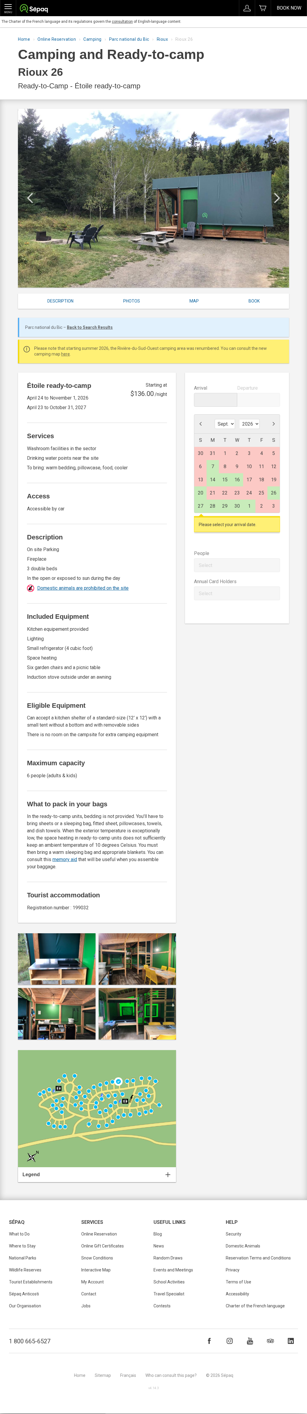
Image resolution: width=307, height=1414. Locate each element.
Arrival (200, 388)
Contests (162, 1305)
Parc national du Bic (129, 39)
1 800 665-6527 (29, 1341)
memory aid (64, 859)
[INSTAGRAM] (229, 1341)
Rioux (162, 39)
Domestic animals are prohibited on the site (83, 588)
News (159, 1246)
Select (205, 565)
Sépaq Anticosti (24, 1293)
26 (273, 493)
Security (233, 1234)
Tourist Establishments (30, 1282)
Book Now (289, 8)
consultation (122, 21)
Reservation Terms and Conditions (258, 1258)
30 (237, 506)
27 (200, 506)
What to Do (19, 1234)
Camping (92, 39)
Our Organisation (25, 1305)
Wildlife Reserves (25, 1270)
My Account (92, 1282)
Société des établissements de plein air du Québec (33, 9)
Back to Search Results (90, 327)
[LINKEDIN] (291, 1341)
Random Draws (168, 1258)
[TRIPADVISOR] (270, 1341)
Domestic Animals (243, 1246)
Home (24, 39)
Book (254, 301)
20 (200, 493)
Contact (88, 1293)
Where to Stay (22, 1246)
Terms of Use (238, 1282)
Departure (247, 388)
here (65, 354)
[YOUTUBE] (250, 1341)
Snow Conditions (97, 1258)
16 (237, 480)
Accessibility (237, 1293)
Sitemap (103, 1375)
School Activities (169, 1282)
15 (225, 480)
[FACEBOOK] (209, 1341)
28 (212, 506)
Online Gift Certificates (102, 1246)
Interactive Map (96, 1270)
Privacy (233, 1270)
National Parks (22, 1258)
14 (212, 480)
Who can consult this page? (171, 1375)
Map (194, 301)
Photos (131, 301)
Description (60, 301)
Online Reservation (56, 39)
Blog (158, 1234)
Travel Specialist (169, 1293)
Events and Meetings (173, 1270)
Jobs (86, 1305)
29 (225, 506)
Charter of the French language (255, 1305)
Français (128, 1375)
